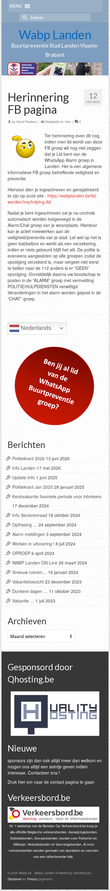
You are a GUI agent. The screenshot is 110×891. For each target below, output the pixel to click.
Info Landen (23, 468)
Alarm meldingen (28, 534)
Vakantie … (23, 601)
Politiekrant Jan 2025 (32, 487)
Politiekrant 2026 (28, 458)
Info (67, 121)
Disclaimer (15, 879)
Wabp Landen (55, 34)
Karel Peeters (26, 121)
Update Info (23, 477)
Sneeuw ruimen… (29, 572)
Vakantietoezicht (28, 582)
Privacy (32, 879)
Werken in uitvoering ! (33, 544)
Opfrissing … (24, 525)
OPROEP (21, 553)
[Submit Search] (24, 17)
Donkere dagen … (30, 591)
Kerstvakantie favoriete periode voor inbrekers (56, 496)
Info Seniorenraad (29, 515)
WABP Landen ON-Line (34, 563)
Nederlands (35, 328)
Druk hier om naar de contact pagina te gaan (51, 782)
